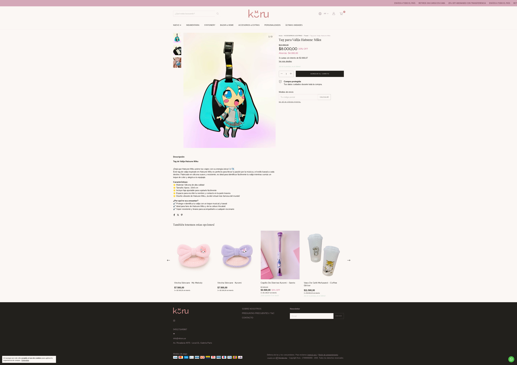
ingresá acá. (312, 355)
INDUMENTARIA (192, 25)
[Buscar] (217, 13)
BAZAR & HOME (227, 25)
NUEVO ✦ (177, 25)
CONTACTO (247, 317)
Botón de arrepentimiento (328, 355)
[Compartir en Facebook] (174, 215)
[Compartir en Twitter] (178, 215)
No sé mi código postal (290, 102)
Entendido (25, 360)
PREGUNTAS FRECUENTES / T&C (258, 313)
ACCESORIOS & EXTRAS (249, 25)
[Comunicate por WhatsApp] (511, 359)
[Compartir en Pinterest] (182, 215)
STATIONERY (209, 25)
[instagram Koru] (174, 320)
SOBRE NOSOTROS (251, 309)
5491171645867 (180, 329)
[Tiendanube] (277, 359)
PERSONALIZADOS (272, 25)
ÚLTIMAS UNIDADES (294, 25)
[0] (341, 13)
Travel (306, 35)
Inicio (281, 35)
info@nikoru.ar (179, 338)
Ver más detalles (285, 61)
